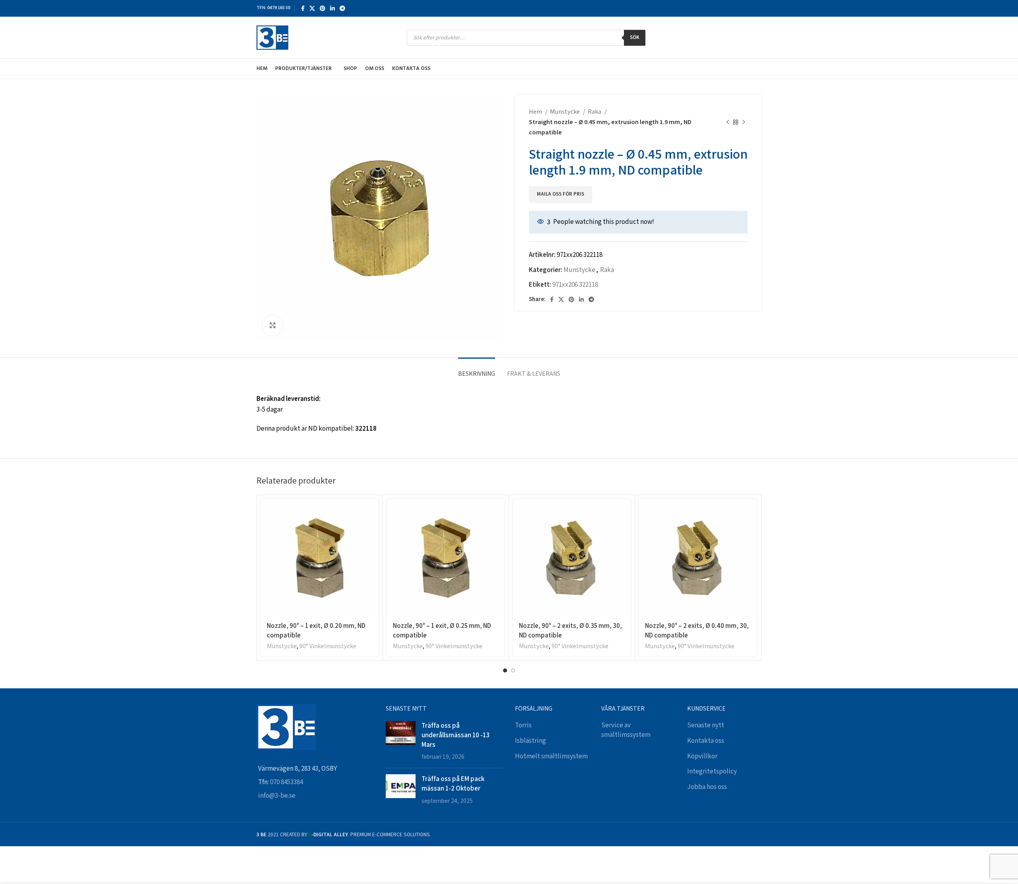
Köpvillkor (702, 756)
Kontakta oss (705, 740)
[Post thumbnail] (401, 741)
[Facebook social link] (303, 8)
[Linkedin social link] (332, 8)
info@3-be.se (276, 795)
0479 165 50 (278, 8)
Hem (536, 112)
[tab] (476, 369)
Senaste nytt (705, 725)
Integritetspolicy (712, 771)
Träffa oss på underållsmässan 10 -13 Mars (456, 735)
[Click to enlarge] (272, 326)
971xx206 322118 (575, 284)
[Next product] (744, 122)
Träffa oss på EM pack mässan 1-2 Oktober (453, 783)
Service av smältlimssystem (626, 730)
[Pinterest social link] (322, 8)
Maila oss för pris (560, 194)
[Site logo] (272, 37)
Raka (595, 112)
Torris (523, 725)
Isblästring (530, 740)
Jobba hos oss (707, 787)
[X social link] (312, 8)
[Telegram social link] (342, 8)
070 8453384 (286, 782)
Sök (634, 37)
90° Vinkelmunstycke (327, 646)
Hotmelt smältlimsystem (551, 756)
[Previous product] (728, 122)
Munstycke (565, 112)
